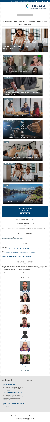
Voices (6, 185)
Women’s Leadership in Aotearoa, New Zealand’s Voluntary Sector (22, 115)
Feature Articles (8, 77)
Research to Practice (10, 163)
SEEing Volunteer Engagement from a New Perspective (21, 47)
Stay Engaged (22, 1)
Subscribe (15, 1)
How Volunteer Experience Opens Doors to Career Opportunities (16, 256)
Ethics (6, 142)
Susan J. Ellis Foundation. (33, 272)
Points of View (8, 56)
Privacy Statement (25, 414)
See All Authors (25, 370)
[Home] (35, 6)
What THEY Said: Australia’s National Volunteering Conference (21, 202)
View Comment (6, 390)
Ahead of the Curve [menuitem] (7, 21)
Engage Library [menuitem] (27, 24)
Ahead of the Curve (9, 120)
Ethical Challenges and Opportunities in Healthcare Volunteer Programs (18, 252)
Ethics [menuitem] (15, 21)
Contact (39, 1)
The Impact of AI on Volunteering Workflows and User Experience (22, 137)
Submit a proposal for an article (10, 228)
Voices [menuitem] (20, 24)
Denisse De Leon (25, 303)
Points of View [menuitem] (32, 21)
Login (11, 1)
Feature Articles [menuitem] (22, 21)
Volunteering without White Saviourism (12, 237)
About (27, 1)
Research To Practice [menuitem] (42, 21)
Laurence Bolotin (25, 291)
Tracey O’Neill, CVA (25, 327)
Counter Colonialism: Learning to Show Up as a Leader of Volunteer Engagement (20, 248)
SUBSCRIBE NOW (25, 213)
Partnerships (33, 1)
